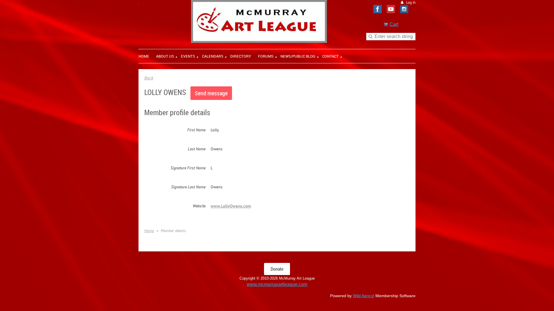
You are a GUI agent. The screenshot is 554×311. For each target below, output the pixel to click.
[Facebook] (377, 9)
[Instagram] (404, 9)
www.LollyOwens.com (231, 206)
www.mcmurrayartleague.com (277, 284)
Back (148, 78)
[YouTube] (391, 9)
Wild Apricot (363, 295)
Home (149, 230)
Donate (277, 269)
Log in (410, 2)
